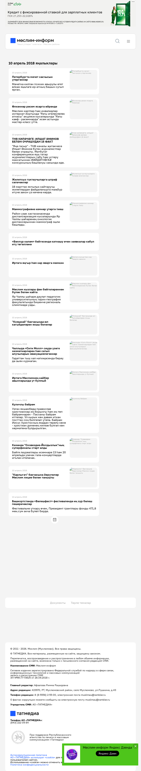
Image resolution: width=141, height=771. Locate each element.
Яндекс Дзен (108, 753)
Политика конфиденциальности (29, 764)
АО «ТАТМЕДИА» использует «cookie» (32, 757)
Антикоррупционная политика (28, 754)
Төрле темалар (81, 602)
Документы (58, 602)
